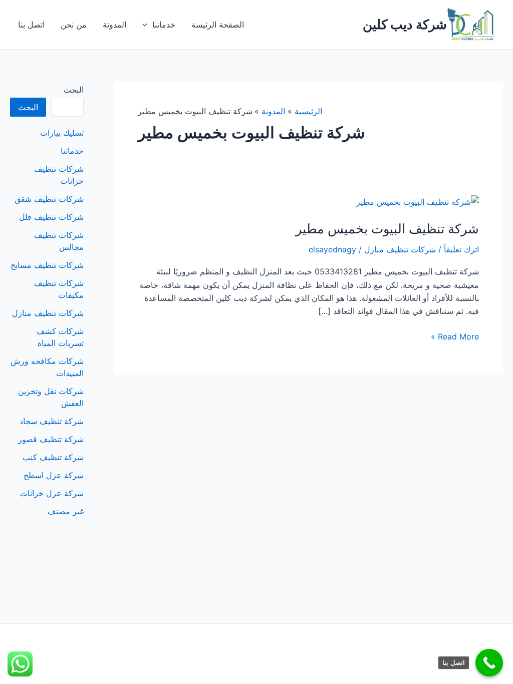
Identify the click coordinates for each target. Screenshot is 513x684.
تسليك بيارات (62, 133)
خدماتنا (163, 25)
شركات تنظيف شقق (49, 199)
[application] (147, 25)
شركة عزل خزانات (52, 493)
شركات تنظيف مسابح (47, 265)
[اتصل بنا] (489, 662)
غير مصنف (66, 511)
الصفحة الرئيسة (217, 25)
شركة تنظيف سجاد (52, 421)
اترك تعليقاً (461, 249)
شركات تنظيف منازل (400, 249)
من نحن (74, 25)
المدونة (114, 25)
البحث (74, 90)
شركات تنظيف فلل (51, 217)
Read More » (455, 337)
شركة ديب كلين (405, 24)
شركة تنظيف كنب (53, 457)
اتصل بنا (31, 25)
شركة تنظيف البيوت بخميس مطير (387, 228)
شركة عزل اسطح (54, 475)
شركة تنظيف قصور (51, 439)
